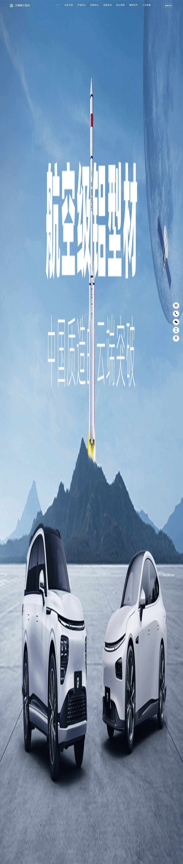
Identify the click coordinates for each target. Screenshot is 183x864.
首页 (58, 5)
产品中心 (81, 5)
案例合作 (133, 5)
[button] (179, 431)
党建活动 (107, 5)
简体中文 (168, 6)
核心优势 (120, 5)
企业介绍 (68, 5)
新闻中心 (94, 5)
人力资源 (146, 5)
